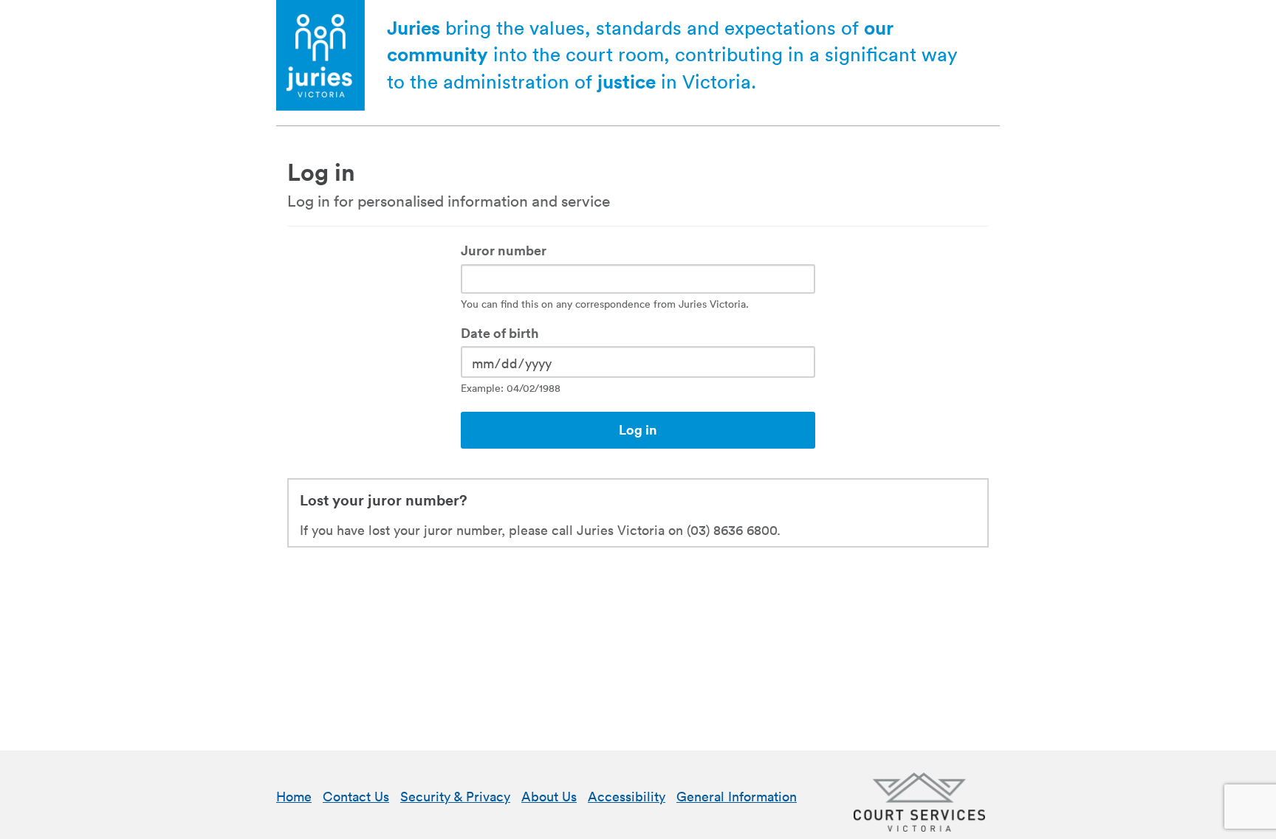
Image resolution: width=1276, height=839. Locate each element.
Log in (638, 429)
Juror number (503, 250)
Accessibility (626, 796)
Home (294, 796)
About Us (549, 796)
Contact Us (356, 796)
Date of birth (500, 333)
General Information (736, 796)
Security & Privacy (455, 796)
